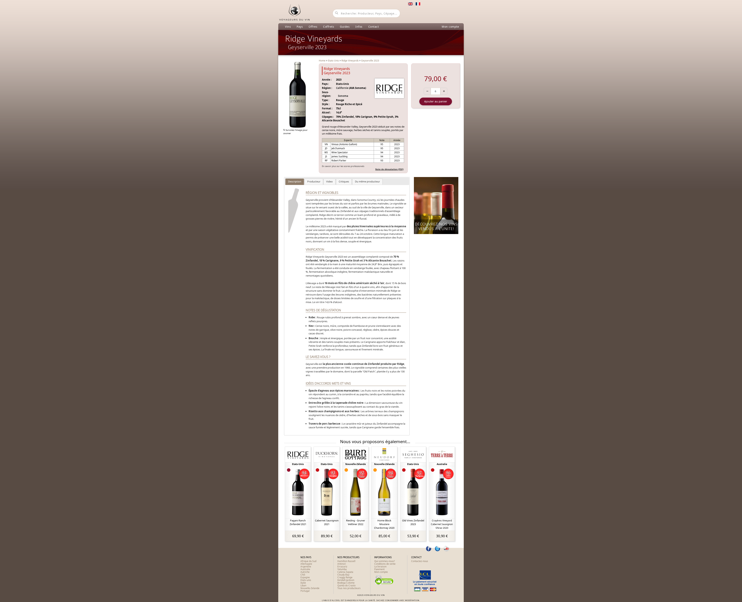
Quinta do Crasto (346, 585)
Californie (342, 88)
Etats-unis (305, 580)
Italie (303, 582)
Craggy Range (344, 577)
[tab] (294, 182)
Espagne (305, 577)
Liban (303, 585)
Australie (305, 569)
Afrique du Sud (308, 561)
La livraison (380, 566)
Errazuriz (342, 566)
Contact (373, 26)
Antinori (341, 563)
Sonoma (343, 96)
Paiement (379, 569)
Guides (345, 26)
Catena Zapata (345, 572)
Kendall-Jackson (345, 580)
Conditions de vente (385, 563)
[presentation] (295, 182)
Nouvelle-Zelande (309, 588)
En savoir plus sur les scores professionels (343, 166)
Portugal (305, 591)
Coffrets (328, 26)
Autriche (305, 572)
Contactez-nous (419, 561)
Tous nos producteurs (349, 588)
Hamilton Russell (346, 561)
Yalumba (342, 569)
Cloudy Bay (343, 574)
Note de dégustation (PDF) (389, 169)
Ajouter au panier (435, 101)
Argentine (305, 566)
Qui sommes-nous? (384, 561)
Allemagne (306, 563)
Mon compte (450, 26)
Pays (300, 26)
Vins (288, 26)
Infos (358, 26)
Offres (313, 26)
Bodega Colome (346, 582)
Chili (302, 574)
